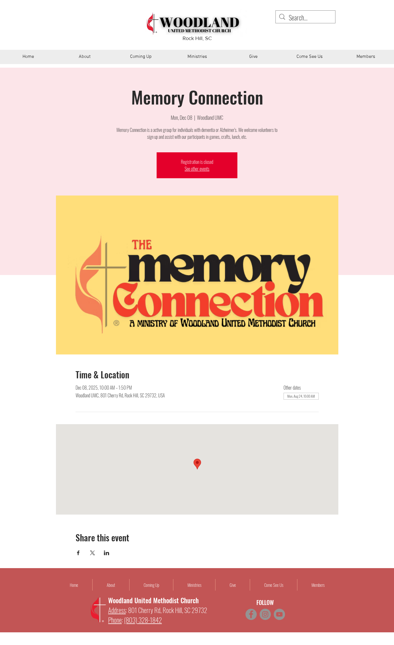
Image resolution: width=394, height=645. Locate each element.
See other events (197, 168)
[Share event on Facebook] (78, 553)
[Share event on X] (92, 553)
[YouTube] (279, 614)
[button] (85, 59)
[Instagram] (265, 614)
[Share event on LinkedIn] (106, 553)
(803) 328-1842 (143, 620)
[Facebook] (251, 614)
